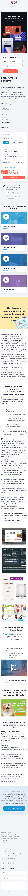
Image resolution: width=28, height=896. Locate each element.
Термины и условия (6, 832)
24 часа (13, 142)
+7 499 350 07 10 (10, 199)
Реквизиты (4, 840)
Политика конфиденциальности (10, 836)
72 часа (6, 142)
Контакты (3, 842)
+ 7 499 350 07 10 (6, 849)
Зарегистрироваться (16, 5)
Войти (8, 5)
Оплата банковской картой (8, 834)
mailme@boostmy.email (13, 196)
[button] (3, 707)
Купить (10, 71)
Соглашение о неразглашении (9, 838)
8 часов (20, 142)
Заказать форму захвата (14, 808)
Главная (3, 9)
